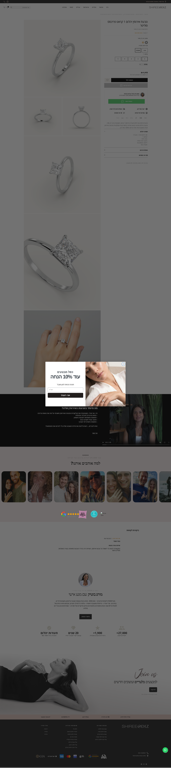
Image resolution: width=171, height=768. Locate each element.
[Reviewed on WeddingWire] (94, 517)
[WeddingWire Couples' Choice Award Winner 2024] (104, 515)
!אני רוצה (65, 395)
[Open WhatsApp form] (165, 750)
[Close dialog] (123, 364)
